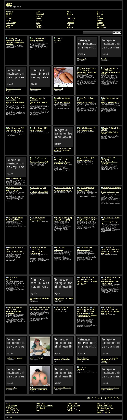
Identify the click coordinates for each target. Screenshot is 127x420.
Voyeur (70, 27)
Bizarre (70, 14)
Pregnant (10, 25)
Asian (69, 12)
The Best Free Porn (105, 408)
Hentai (100, 18)
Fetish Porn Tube (104, 406)
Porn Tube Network (44, 406)
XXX (8, 404)
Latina (39, 21)
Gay (99, 16)
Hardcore (71, 18)
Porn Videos (72, 404)
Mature (100, 21)
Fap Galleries (103, 404)
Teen (8, 27)
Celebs (9, 16)
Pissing (100, 23)
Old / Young (11, 23)
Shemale (101, 25)
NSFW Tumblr (12, 408)
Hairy (38, 18)
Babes (100, 12)
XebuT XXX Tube (13, 410)
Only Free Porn (73, 410)
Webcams (101, 27)
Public (39, 25)
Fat (68, 16)
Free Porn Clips (73, 406)
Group (8, 18)
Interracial (10, 21)
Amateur (9, 12)
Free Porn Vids (103, 412)
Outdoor (70, 23)
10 (118, 398)
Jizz (9, 4)
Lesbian (70, 21)
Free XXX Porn (12, 412)
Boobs (100, 14)
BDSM (9, 14)
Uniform (39, 27)
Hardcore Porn (103, 410)
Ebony (39, 16)
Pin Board (40, 408)
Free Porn (71, 408)
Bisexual (40, 14)
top (11, 417)
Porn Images (11, 406)
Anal (38, 12)
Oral (38, 23)
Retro (69, 25)
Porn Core (40, 404)
